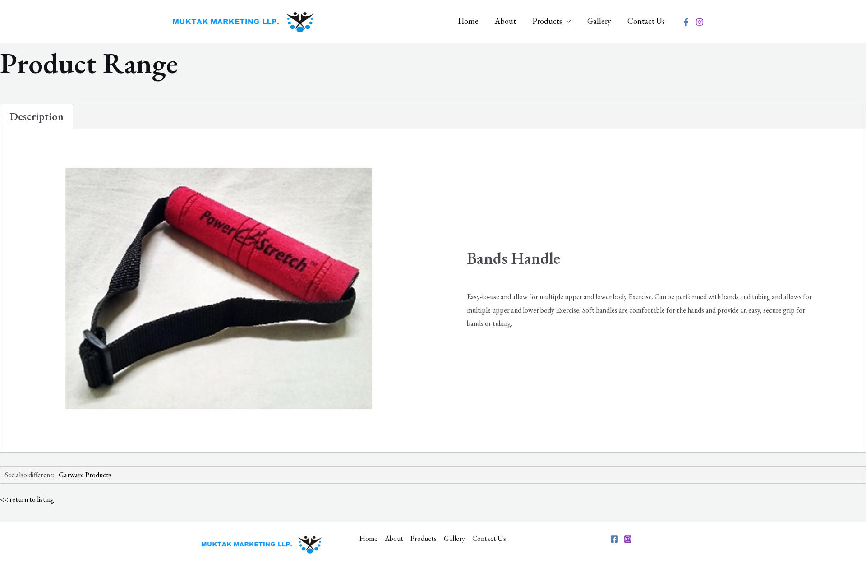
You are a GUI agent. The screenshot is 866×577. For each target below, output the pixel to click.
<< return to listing (27, 499)
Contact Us (646, 21)
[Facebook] (686, 22)
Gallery (599, 21)
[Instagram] (700, 22)
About (505, 21)
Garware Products (85, 475)
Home (468, 21)
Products (547, 21)
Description (36, 116)
